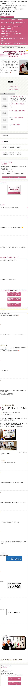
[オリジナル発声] (14, 643)
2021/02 (19, 154)
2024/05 (5, 141)
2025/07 (5, 135)
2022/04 (12, 147)
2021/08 (12, 152)
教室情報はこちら (19, 173)
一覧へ (14, 87)
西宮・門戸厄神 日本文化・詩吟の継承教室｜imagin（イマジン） (13, 2)
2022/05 (5, 147)
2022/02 (19, 147)
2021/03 (12, 154)
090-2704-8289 (7, 11)
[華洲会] (14, 585)
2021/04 (5, 154)
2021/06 (19, 152)
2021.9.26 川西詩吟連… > (14, 89)
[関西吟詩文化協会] (14, 559)
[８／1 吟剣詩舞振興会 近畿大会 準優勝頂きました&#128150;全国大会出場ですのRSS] (27, 50)
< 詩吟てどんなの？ (14, 86)
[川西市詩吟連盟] (14, 612)
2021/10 (5, 152)
